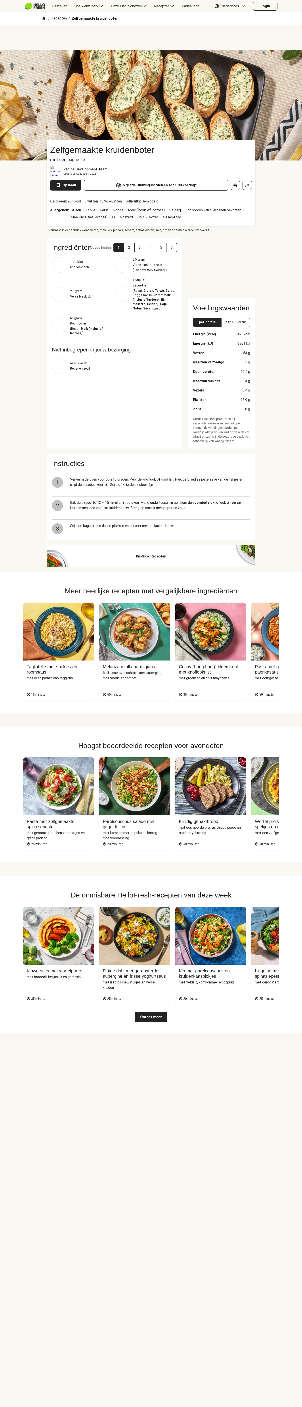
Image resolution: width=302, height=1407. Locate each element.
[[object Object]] (235, 185)
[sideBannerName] (221, 265)
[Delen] (247, 185)
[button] (231, 6)
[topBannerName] (151, 37)
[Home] (43, 19)
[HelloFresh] (35, 6)
